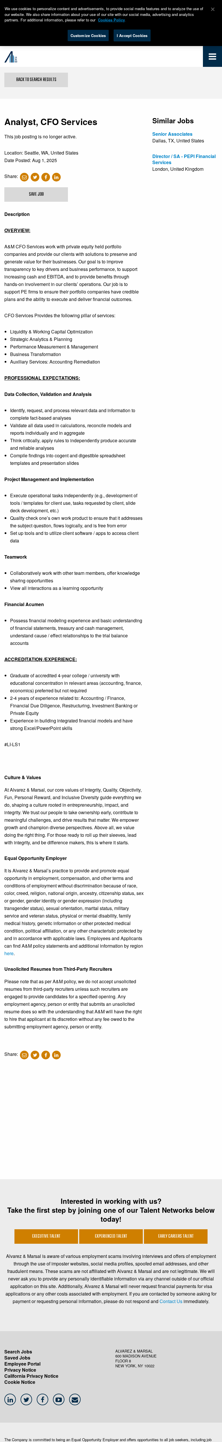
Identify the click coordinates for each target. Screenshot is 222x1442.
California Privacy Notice (31, 1376)
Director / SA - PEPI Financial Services (184, 159)
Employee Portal (22, 1363)
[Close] (212, 9)
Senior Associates (172, 134)
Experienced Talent (111, 1236)
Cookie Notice (19, 1382)
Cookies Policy (111, 20)
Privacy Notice (20, 1369)
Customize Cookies (88, 35)
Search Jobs (18, 1351)
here (9, 953)
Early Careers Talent (176, 1236)
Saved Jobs (17, 1357)
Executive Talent (46, 1236)
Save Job (36, 194)
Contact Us (171, 1301)
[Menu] (212, 57)
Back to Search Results (36, 80)
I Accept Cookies (132, 35)
